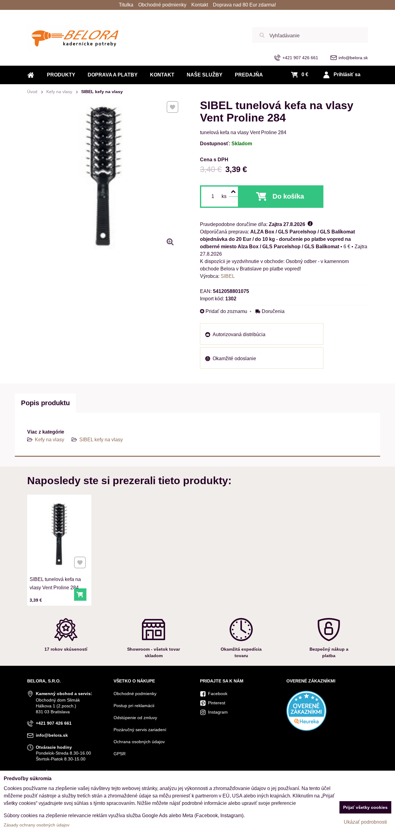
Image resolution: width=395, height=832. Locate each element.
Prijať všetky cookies (365, 807)
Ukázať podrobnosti (365, 822)
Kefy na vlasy (49, 439)
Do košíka (288, 196)
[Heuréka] (306, 729)
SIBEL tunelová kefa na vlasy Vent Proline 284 (55, 583)
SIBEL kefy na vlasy (101, 439)
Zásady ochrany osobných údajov (36, 824)
